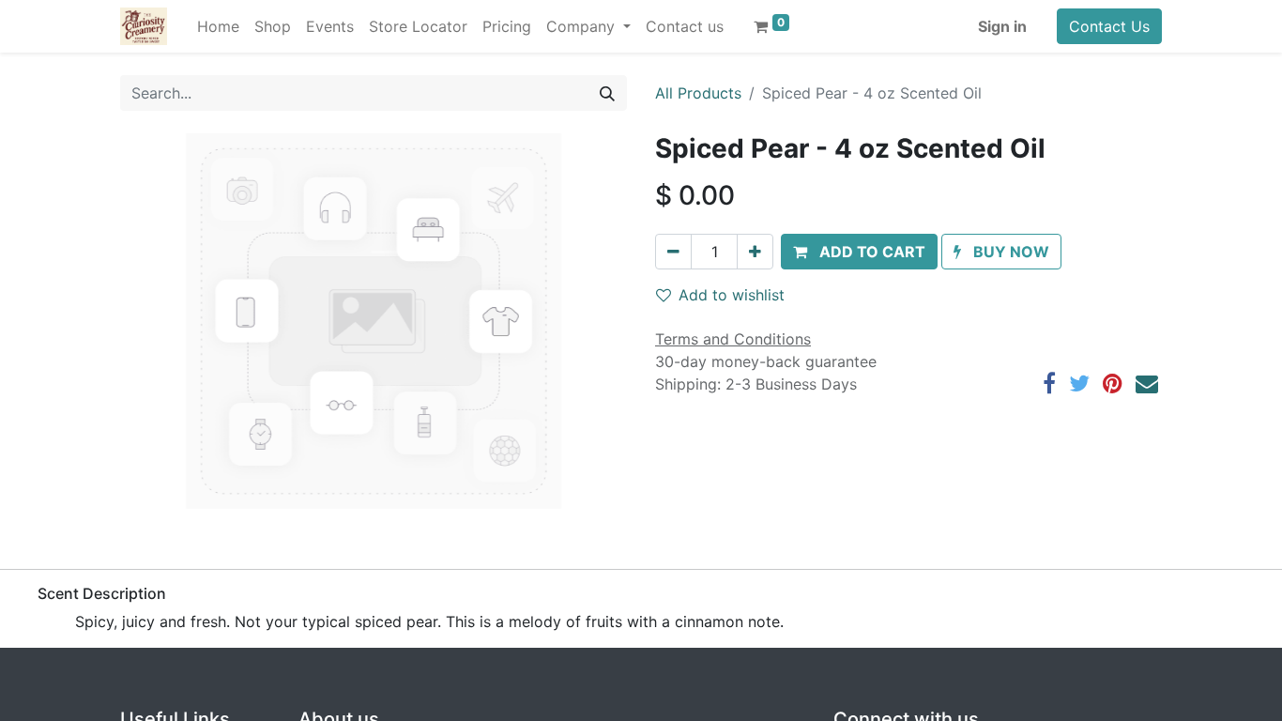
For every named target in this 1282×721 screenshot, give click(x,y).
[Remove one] (673, 251)
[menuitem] (218, 26)
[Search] (607, 93)
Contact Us (1109, 26)
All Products (698, 93)
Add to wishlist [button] (732, 294)
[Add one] (755, 251)
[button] (859, 251)
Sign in (1002, 26)
